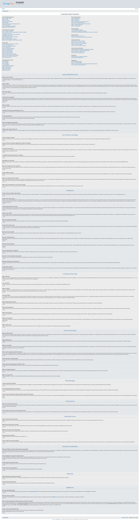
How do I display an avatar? (7, 37)
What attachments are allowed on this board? (79, 56)
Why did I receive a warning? (7, 52)
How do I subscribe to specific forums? (78, 51)
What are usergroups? (75, 20)
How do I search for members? (76, 44)
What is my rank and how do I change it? (9, 38)
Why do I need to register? (7, 18)
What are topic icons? (6, 70)
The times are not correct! (7, 33)
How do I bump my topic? (6, 57)
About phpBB (86, 491)
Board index (6, 517)
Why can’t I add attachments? (7, 51)
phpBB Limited (35, 491)
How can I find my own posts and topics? (78, 45)
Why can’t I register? (6, 20)
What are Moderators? (75, 19)
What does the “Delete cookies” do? (8, 27)
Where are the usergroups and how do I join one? (80, 21)
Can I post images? (5, 64)
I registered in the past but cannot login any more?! (11, 23)
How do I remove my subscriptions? (77, 52)
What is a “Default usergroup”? (76, 24)
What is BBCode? (5, 61)
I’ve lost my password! (6, 24)
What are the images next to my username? (10, 36)
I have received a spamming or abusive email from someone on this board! (84, 32)
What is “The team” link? (75, 26)
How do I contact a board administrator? (78, 64)
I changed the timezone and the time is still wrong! (11, 34)
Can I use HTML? (5, 62)
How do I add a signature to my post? (9, 46)
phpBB (122, 161)
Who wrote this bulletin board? (76, 61)
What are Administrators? (75, 18)
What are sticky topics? (6, 67)
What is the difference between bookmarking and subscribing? (82, 49)
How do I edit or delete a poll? (7, 49)
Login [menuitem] (137, 8)
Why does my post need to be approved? (9, 56)
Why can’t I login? (5, 22)
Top (4, 80)
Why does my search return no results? (78, 42)
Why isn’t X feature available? (76, 62)
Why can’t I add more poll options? (8, 48)
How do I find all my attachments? (77, 57)
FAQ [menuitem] (4, 8)
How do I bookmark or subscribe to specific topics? (80, 50)
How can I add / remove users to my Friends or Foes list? (81, 37)
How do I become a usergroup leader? (78, 22)
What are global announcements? (8, 65)
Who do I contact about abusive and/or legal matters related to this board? (84, 63)
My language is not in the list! (7, 35)
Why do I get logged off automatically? (9, 26)
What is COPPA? (5, 19)
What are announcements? (7, 66)
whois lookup (83, 502)
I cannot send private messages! (77, 29)
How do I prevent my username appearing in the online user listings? (14, 32)
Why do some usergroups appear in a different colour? (81, 23)
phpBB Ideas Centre (55, 496)
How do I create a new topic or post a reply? (10, 43)
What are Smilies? (5, 63)
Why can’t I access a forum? (7, 50)
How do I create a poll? (6, 47)
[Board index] (8, 3)
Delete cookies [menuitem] (125, 517)
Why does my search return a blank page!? (79, 43)
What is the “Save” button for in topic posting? (10, 55)
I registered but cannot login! (7, 21)
